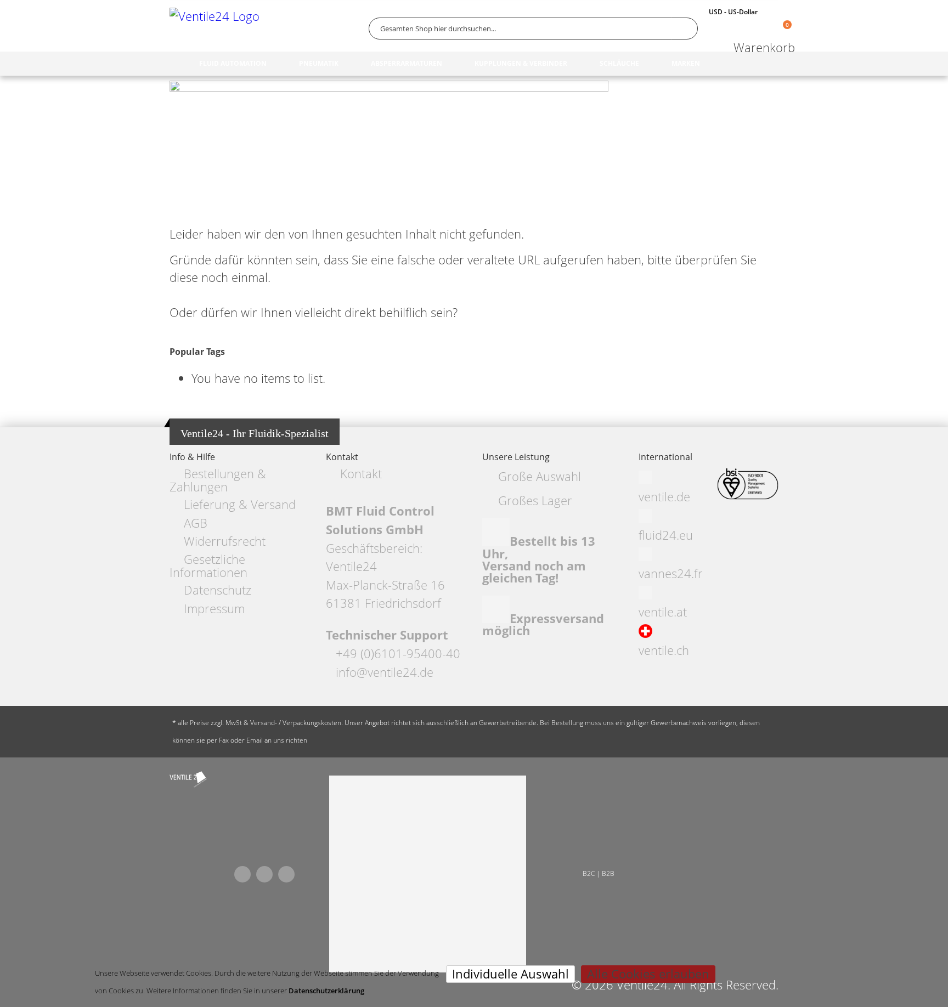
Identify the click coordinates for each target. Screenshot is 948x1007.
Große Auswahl (539, 476)
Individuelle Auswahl (510, 973)
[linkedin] (286, 874)
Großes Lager (535, 500)
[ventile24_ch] (188, 779)
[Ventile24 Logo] (216, 28)
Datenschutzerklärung (326, 990)
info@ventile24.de (384, 672)
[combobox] (533, 28)
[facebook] (242, 874)
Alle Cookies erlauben (648, 973)
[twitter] (264, 874)
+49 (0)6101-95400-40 (398, 653)
